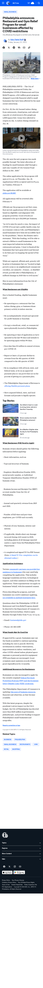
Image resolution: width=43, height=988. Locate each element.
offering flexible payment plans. (17, 386)
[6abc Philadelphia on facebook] (4, 866)
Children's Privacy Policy (9, 882)
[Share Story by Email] (24, 47)
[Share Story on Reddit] (14, 47)
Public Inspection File (30, 884)
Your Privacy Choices (18, 880)
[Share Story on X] (9, 47)
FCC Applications (7, 887)
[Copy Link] (29, 47)
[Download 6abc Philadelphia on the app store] (7, 872)
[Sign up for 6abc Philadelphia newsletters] (20, 866)
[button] (3, 3)
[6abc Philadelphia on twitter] (9, 866)
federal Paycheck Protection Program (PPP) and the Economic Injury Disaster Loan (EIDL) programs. (20, 680)
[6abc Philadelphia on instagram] (15, 866)
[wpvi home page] (5, 835)
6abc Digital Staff (16, 40)
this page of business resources (23, 691)
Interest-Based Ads (17, 884)
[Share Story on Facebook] (4, 47)
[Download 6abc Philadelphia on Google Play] (19, 872)
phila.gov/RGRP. (9, 193)
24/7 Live (16, 3)
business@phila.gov (18, 620)
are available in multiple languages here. (19, 597)
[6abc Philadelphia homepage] (8, 3)
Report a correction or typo (11, 725)
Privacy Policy (6, 880)
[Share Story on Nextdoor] (19, 47)
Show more (34, 78)
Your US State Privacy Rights (26, 882)
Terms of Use (6, 884)
